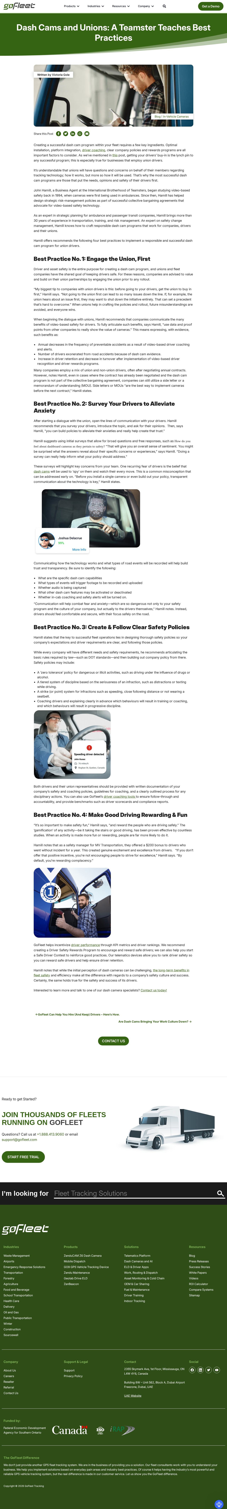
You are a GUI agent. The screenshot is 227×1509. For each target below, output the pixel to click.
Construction (12, 1329)
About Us (10, 1370)
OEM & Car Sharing (136, 1284)
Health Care (11, 1301)
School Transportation (18, 1295)
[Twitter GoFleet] (208, 1370)
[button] (219, 1504)
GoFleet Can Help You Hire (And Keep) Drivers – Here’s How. (79, 1014)
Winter (8, 1323)
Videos (193, 1278)
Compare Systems (201, 1289)
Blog (158, 116)
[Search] (220, 1193)
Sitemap (194, 1295)
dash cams (42, 471)
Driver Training (134, 1295)
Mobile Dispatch (74, 1261)
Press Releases (199, 1261)
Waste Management (17, 1255)
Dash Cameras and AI (138, 1261)
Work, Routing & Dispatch (141, 1272)
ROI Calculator (198, 1284)
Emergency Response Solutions (24, 1267)
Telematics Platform (137, 1255)
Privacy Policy (73, 1376)
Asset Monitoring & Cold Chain (144, 1278)
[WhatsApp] (79, 133)
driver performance (85, 945)
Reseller (9, 1381)
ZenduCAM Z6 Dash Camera (83, 1255)
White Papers (198, 1272)
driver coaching (93, 150)
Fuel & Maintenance (137, 1289)
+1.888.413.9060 (50, 1134)
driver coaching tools (120, 796)
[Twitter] (65, 133)
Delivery (9, 1306)
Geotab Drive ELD (76, 1278)
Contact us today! (154, 990)
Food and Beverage (16, 1289)
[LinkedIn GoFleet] (200, 1370)
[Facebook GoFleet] (192, 1370)
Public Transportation (18, 1318)
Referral (9, 1387)
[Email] (86, 133)
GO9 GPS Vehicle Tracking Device (86, 1267)
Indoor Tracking (134, 1301)
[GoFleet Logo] (19, 6)
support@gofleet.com (19, 1140)
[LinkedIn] (72, 133)
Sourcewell (11, 1335)
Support (69, 1370)
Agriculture (11, 1284)
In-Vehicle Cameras (176, 116)
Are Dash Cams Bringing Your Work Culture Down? (153, 1021)
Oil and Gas (11, 1312)
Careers (9, 1376)
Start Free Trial (23, 1157)
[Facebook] (58, 133)
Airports (9, 1261)
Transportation (13, 1272)
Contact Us (113, 1041)
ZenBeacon (71, 1284)
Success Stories (199, 1267)
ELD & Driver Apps (136, 1267)
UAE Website (132, 1395)
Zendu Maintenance (77, 1272)
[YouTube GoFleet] (217, 1370)
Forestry (9, 1278)
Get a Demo (211, 6)
